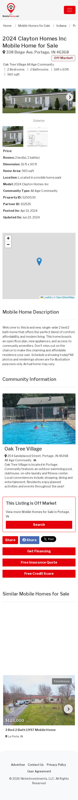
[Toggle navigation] (70, 10)
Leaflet (47, 297)
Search (39, 525)
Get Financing (39, 551)
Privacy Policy (56, 764)
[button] (39, 101)
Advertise (18, 764)
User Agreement (39, 771)
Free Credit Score (39, 574)
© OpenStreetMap (64, 297)
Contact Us (36, 764)
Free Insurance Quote (39, 562)
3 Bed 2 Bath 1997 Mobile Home (30, 730)
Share (10, 540)
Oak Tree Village (23, 449)
